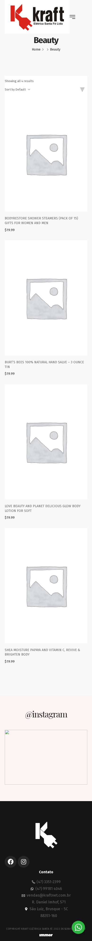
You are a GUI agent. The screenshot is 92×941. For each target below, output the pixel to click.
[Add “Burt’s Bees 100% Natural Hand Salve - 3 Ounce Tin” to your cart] (46, 308)
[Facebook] (11, 862)
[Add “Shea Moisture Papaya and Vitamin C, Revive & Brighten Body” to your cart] (46, 596)
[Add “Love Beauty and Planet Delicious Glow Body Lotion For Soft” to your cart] (46, 452)
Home (36, 49)
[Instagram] (23, 862)
